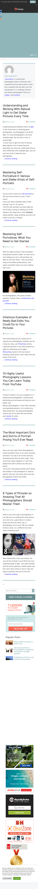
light (32, 127)
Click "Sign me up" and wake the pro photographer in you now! (18, 618)
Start (32, 2)
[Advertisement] (19, 32)
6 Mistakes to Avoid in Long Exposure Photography (24, 658)
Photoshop (22, 344)
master (8, 416)
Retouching (7, 352)
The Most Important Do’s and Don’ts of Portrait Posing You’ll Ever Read (19, 436)
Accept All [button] (17, 878)
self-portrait (26, 194)
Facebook (16, 95)
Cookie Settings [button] (7, 878)
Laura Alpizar (9, 79)
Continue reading (11, 159)
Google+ (7, 95)
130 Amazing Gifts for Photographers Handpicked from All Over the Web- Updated (23, 650)
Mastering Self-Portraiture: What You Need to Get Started (17, 237)
